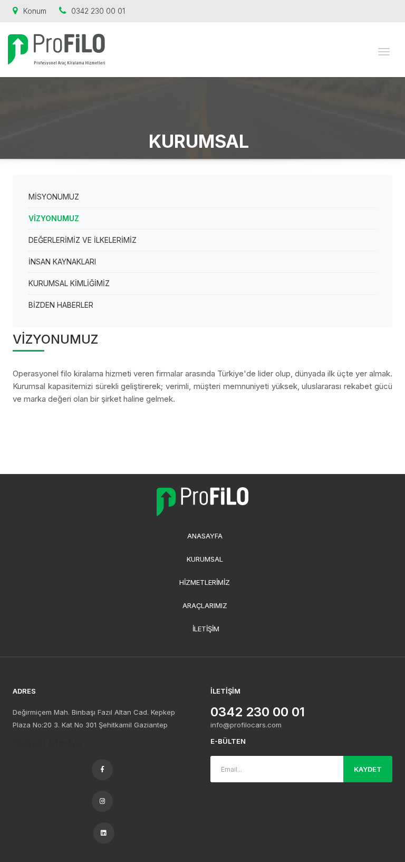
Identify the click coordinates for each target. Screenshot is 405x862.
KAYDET (368, 769)
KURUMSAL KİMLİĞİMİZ (69, 283)
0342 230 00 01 (98, 10)
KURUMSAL (205, 559)
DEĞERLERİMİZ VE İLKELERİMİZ (82, 239)
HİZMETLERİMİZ (204, 582)
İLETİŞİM (205, 628)
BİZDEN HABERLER (60, 304)
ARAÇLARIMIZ (204, 605)
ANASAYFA (205, 536)
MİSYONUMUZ (53, 196)
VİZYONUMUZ (53, 218)
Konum (34, 10)
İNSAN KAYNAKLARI (62, 261)
